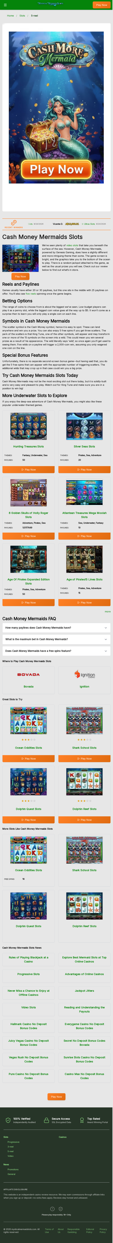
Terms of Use (49, 1230)
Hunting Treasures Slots (28, 446)
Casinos (63, 1137)
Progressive (13, 1142)
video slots (72, 245)
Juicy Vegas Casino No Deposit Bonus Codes (28, 1042)
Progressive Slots (28, 974)
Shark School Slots (84, 747)
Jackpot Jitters (84, 990)
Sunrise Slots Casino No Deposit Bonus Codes (84, 1059)
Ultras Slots (68, 224)
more (108, 611)
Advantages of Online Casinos (84, 974)
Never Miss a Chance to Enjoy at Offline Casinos (29, 992)
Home (10, 15)
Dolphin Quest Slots (28, 808)
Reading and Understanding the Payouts (84, 1009)
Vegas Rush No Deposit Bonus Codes (28, 1059)
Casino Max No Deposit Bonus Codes (84, 1076)
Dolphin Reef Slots (84, 808)
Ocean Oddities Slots (28, 747)
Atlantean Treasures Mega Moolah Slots (84, 515)
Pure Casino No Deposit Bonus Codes (28, 1076)
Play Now (101, 5)
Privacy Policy (103, 1230)
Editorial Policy (90, 1230)
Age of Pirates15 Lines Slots (85, 579)
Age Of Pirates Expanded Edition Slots (29, 581)
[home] (50, 7)
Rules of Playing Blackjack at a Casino (28, 959)
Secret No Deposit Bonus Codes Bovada (84, 1042)
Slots (22, 15)
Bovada (29, 686)
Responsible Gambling (74, 1230)
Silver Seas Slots (84, 446)
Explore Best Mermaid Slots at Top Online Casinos (84, 959)
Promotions (13, 1169)
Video (11, 1156)
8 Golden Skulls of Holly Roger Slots (28, 515)
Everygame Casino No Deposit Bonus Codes (84, 1026)
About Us (61, 1230)
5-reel (11, 1151)
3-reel (11, 1146)
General (11, 1174)
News (6, 1164)
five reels (31, 293)
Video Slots (28, 1007)
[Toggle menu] (5, 5)
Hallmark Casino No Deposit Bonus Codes (28, 1026)
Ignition (84, 686)
